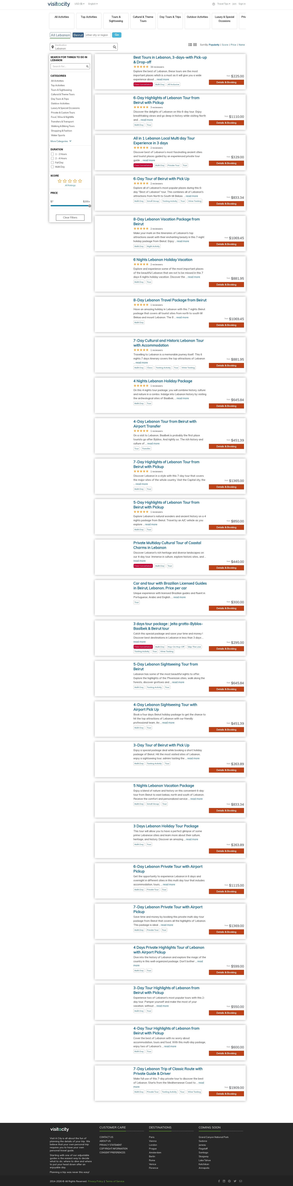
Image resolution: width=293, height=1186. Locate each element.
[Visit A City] (59, 1129)
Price (233, 44)
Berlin (152, 1156)
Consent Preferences (112, 1152)
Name (242, 44)
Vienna (153, 1141)
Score (225, 44)
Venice (152, 1164)
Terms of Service (115, 1181)
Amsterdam (155, 1152)
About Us (105, 1141)
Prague (153, 1148)
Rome (152, 1160)
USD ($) (79, 3)
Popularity (214, 44)
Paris (151, 1137)
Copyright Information (114, 1148)
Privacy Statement (111, 1145)
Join (234, 3)
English (92, 3)
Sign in (242, 3)
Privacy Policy (95, 1181)
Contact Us (106, 1137)
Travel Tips (223, 3)
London (153, 1145)
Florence (153, 1168)
